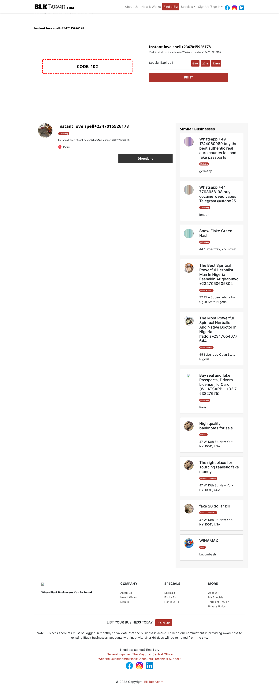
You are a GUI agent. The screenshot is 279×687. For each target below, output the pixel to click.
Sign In (124, 601)
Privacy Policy (217, 606)
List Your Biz (172, 601)
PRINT (188, 77)
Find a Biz (171, 7)
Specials (187, 7)
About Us (131, 7)
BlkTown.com (153, 682)
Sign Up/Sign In (209, 7)
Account (213, 592)
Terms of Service (218, 601)
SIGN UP (164, 623)
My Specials (215, 597)
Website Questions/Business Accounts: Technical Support (139, 659)
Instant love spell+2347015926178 (93, 126)
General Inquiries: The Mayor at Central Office (140, 654)
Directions (145, 158)
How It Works (151, 7)
